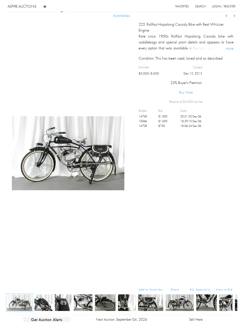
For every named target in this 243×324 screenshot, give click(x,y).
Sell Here (196, 319)
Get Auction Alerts (46, 319)
